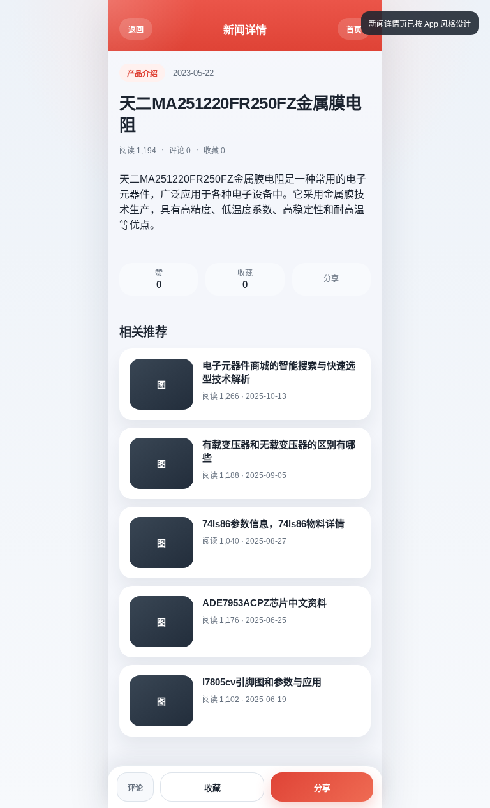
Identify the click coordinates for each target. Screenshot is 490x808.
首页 (354, 30)
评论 (135, 788)
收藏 (212, 788)
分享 (322, 788)
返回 (136, 30)
